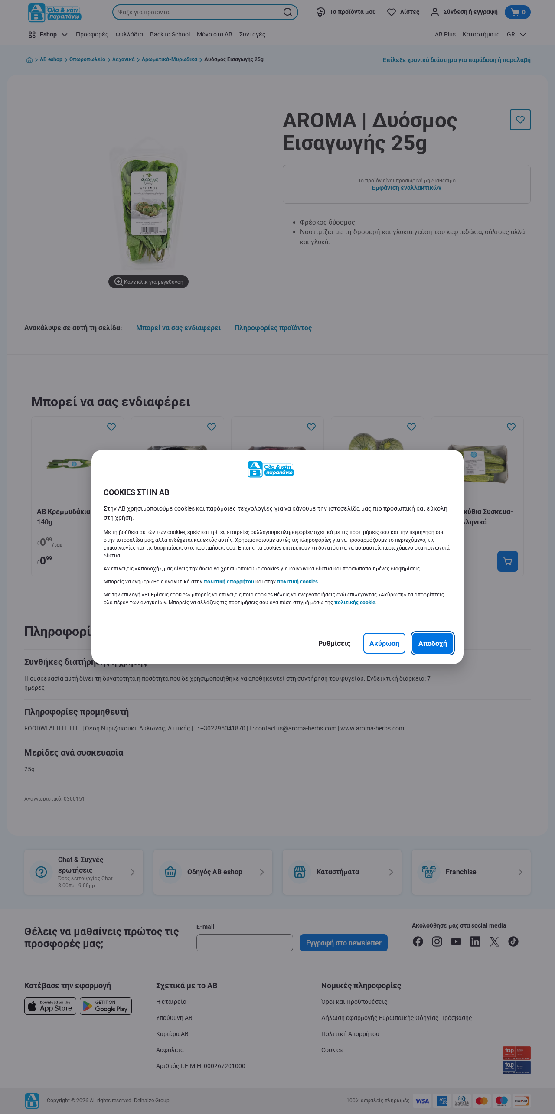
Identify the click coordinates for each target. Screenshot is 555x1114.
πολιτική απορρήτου (229, 582)
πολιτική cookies (297, 582)
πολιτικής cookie (354, 602)
